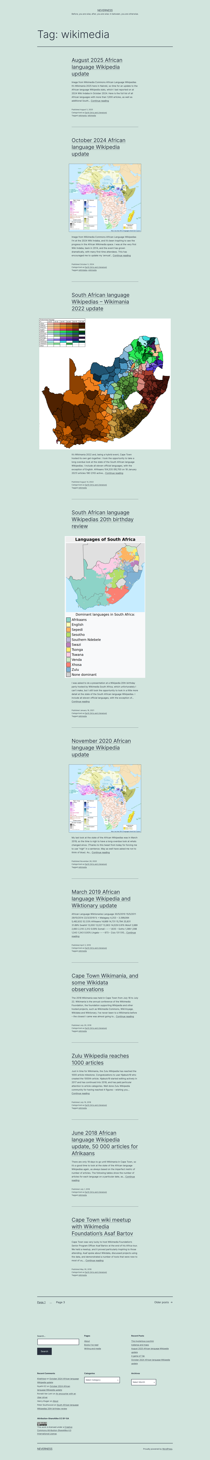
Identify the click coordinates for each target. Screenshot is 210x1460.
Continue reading (100, 100)
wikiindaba (82, 270)
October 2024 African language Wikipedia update (98, 147)
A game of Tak (138, 1356)
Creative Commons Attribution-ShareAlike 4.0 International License (54, 1430)
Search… (41, 1336)
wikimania (82, 115)
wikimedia (92, 115)
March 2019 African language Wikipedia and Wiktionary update (101, 899)
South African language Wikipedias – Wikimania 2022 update (101, 302)
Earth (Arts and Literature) (96, 112)
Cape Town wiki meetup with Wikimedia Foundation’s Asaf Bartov (102, 1227)
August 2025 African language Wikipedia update (97, 67)
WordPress (167, 1449)
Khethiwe (41, 1379)
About (87, 1341)
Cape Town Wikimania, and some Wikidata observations (105, 982)
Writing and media (92, 1348)
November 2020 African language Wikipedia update (101, 748)
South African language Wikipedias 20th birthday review (103, 519)
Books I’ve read (91, 1345)
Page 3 (60, 1302)
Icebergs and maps (140, 1345)
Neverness (105, 10)
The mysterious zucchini (142, 1341)
